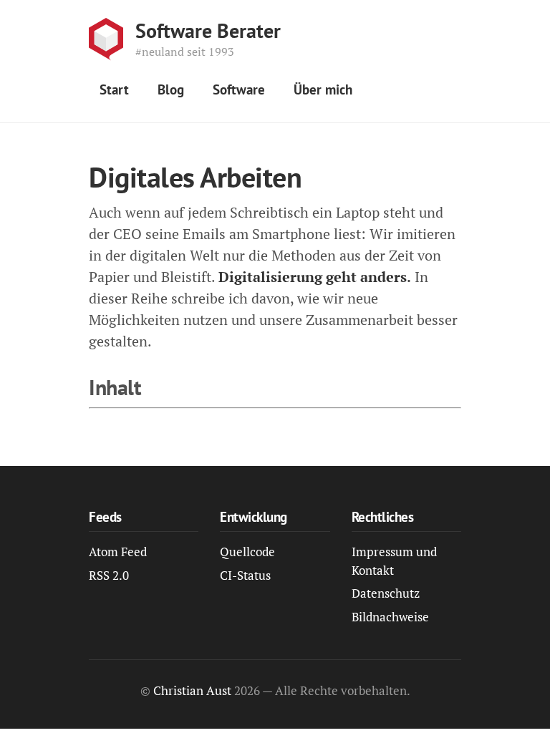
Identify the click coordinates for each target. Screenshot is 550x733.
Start (114, 89)
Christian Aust (192, 690)
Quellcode (247, 551)
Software (239, 89)
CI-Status (245, 575)
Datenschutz (386, 593)
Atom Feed (118, 551)
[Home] (106, 39)
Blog (171, 89)
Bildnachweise (390, 616)
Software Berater (208, 30)
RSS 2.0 (109, 575)
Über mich (323, 89)
